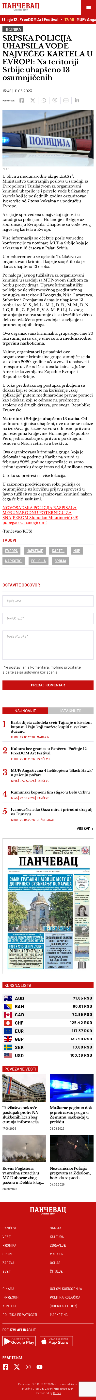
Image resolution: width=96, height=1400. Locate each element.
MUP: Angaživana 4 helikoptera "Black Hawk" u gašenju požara (52, 772)
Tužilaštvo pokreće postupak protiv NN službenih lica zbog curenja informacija (20, 1114)
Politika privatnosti (19, 1315)
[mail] (65, 100)
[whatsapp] (43, 100)
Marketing (59, 1315)
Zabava (8, 1263)
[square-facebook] (5, 1367)
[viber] (54, 100)
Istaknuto (70, 710)
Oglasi (55, 1263)
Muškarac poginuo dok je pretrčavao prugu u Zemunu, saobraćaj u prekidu (71, 1114)
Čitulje (56, 1271)
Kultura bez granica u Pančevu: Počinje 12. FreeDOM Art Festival (49, 751)
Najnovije (25, 710)
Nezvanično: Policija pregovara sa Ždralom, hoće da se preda (70, 1173)
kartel (58, 551)
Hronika (12, 28)
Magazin (43, 737)
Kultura (57, 1237)
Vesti (7, 1237)
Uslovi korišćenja (66, 1289)
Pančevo (43, 759)
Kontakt (9, 1306)
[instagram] (28, 1367)
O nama (8, 1289)
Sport (7, 1254)
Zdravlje (58, 1245)
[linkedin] (76, 100)
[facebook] (21, 100)
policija (38, 561)
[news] (24, 1088)
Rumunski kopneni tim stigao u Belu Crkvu (50, 792)
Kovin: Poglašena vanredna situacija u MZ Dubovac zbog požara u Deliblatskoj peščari (21, 1175)
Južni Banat (46, 819)
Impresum (10, 1297)
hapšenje (35, 551)
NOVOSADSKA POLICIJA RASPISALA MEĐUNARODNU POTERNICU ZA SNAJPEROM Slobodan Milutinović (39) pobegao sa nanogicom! (40, 515)
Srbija (60, 561)
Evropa (11, 551)
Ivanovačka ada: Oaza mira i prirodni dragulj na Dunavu (52, 811)
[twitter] (32, 100)
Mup (76, 551)
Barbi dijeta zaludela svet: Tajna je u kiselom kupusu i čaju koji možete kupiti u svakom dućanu (51, 727)
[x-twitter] (17, 1367)
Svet (6, 1271)
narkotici (13, 561)
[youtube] (39, 1367)
